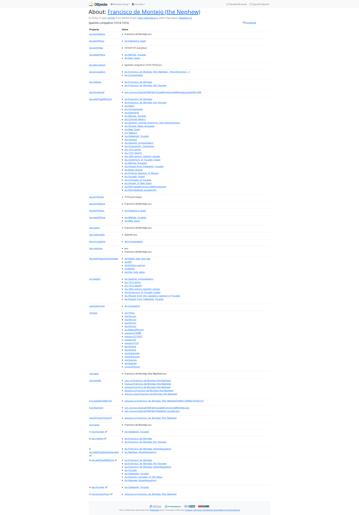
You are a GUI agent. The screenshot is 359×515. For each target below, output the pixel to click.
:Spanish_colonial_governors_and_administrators (152, 122)
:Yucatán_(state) (135, 176)
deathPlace (97, 54)
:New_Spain (132, 58)
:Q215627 (133, 336)
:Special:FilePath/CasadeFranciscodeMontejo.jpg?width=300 (163, 92)
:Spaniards (132, 112)
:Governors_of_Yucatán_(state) (142, 159)
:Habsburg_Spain (135, 40)
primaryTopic (100, 494)
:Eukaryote (132, 353)
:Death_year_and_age (137, 258)
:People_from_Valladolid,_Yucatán (144, 166)
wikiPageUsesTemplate (103, 258)
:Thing (129, 312)
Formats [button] (138, 4)
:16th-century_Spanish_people (142, 156)
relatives (96, 248)
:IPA (128, 262)
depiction (96, 407)
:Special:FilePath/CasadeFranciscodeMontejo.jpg (157, 407)
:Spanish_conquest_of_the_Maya (143, 477)
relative (95, 82)
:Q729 (132, 343)
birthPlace (96, 40)
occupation (97, 71)
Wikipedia (154, 510)
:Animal (130, 346)
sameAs (95, 380)
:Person (130, 316)
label (94, 373)
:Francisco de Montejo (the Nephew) (148, 380)
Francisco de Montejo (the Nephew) (154, 12)
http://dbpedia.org (148, 17)
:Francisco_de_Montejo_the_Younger (146, 85)
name (94, 227)
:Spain (129, 105)
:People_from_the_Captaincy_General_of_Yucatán (152, 295)
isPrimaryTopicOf (100, 417)
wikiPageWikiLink (100, 99)
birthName (97, 34)
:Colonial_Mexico (135, 119)
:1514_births (133, 149)
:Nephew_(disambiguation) (140, 452)
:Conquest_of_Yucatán (138, 179)
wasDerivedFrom (100, 400)
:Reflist (130, 268)
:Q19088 (133, 333)
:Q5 (130, 339)
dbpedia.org (185, 17)
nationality (97, 234)
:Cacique (131, 139)
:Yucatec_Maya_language (139, 126)
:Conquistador (134, 75)
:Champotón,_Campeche (139, 146)
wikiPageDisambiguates (104, 452)
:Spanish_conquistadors (139, 142)
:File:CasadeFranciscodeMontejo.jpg (145, 186)
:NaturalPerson (134, 329)
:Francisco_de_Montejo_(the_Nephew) (151, 417)
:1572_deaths (133, 153)
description (97, 64)
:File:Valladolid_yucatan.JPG (141, 190)
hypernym (97, 306)
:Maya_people (133, 169)
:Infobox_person (135, 265)
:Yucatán (131, 470)
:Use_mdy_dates (135, 272)
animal (111, 17)
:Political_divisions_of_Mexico (142, 173)
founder (97, 431)
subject (94, 279)
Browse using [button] (120, 4)
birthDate (96, 196)
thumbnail (96, 92)
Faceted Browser (238, 4)
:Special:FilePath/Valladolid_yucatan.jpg (152, 411)
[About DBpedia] (98, 4)
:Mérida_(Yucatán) (136, 163)
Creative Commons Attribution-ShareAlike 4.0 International (212, 510)
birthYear (96, 47)
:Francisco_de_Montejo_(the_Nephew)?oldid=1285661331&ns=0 (164, 400)
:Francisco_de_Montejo (138, 82)
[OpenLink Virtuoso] (155, 506)
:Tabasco (131, 132)
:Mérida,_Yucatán (135, 54)
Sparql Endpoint (260, 4)
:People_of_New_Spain (138, 183)
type (93, 312)
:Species (131, 360)
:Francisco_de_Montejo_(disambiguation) (148, 448)
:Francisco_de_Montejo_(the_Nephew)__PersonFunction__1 (157, 71)
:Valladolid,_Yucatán (137, 136)
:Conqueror (132, 306)
